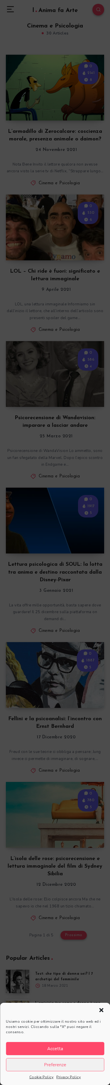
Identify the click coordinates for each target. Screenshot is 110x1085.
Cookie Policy (41, 1077)
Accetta (55, 1049)
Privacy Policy (68, 1077)
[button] (101, 1010)
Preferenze (55, 1065)
